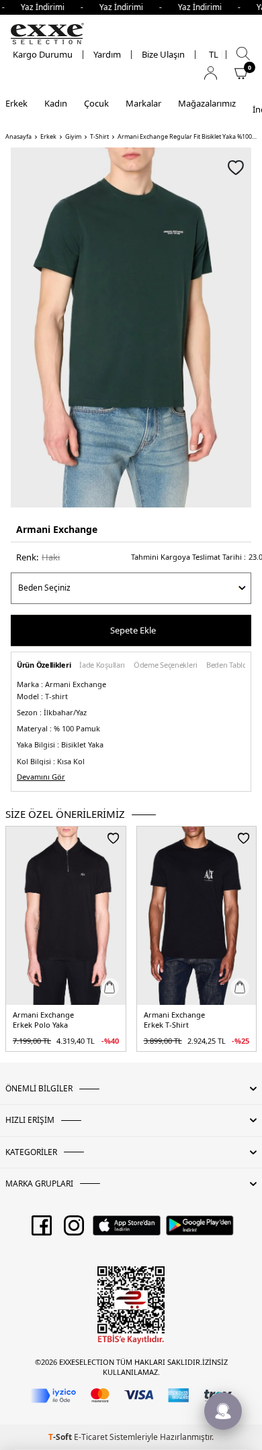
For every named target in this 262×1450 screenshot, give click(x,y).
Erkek (16, 103)
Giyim (73, 137)
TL (213, 54)
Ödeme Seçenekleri (166, 665)
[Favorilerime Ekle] (113, 838)
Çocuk (96, 103)
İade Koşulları (102, 665)
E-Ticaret (90, 1437)
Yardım (107, 54)
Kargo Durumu (43, 54)
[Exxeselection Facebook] (41, 1230)
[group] (131, 327)
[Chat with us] (223, 1411)
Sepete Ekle (133, 630)
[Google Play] (200, 1230)
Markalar (143, 103)
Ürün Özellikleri (44, 665)
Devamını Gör (41, 777)
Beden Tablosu (230, 665)
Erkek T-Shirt (166, 1025)
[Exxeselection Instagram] (73, 1230)
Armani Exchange (56, 529)
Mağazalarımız (207, 103)
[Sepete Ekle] (109, 987)
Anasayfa (18, 137)
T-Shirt (99, 137)
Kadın (55, 103)
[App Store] (127, 1230)
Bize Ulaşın (163, 54)
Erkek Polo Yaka (40, 1025)
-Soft (61, 1437)
